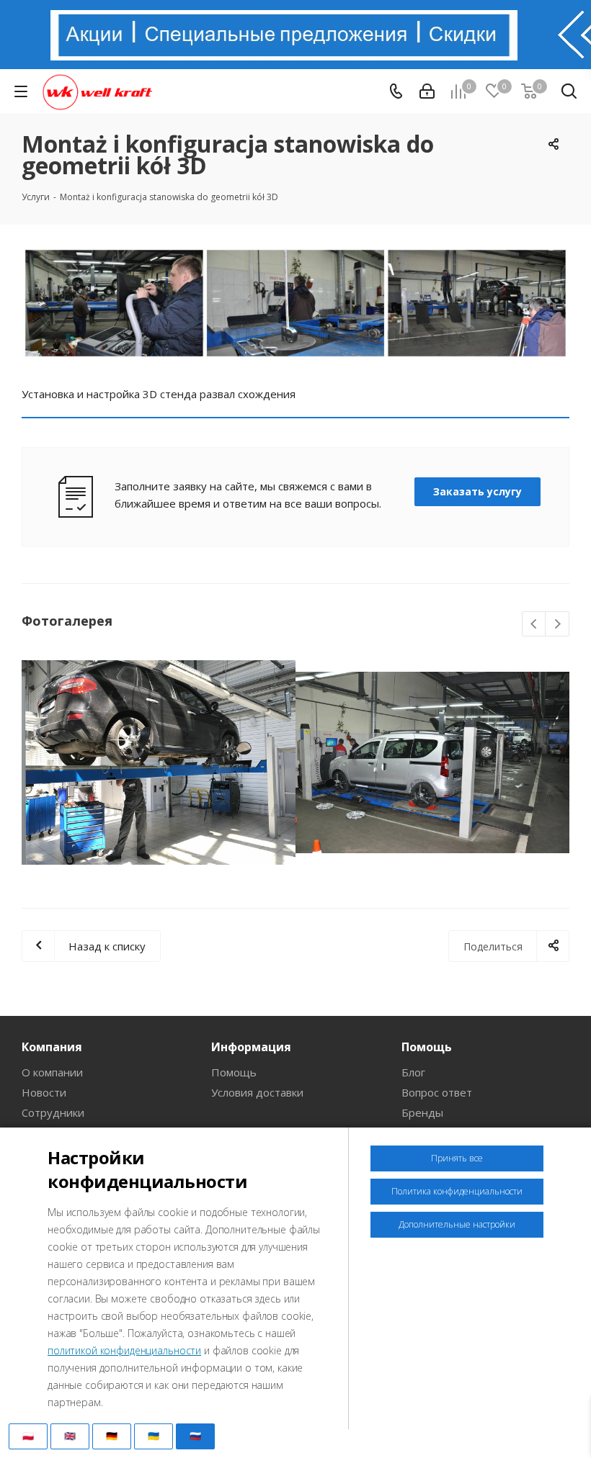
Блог (413, 1072)
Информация (251, 1047)
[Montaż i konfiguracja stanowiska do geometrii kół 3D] (295, 303)
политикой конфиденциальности (124, 1350)
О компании (52, 1072)
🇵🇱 (28, 1435)
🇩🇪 (111, 1435)
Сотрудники (53, 1112)
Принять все (457, 1158)
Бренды (422, 1112)
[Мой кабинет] (427, 91)
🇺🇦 (153, 1435)
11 (328, 875)
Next (557, 624)
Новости (44, 1092)
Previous (534, 624)
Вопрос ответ (436, 1092)
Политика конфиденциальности (457, 1191)
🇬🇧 (70, 1435)
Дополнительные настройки (457, 1224)
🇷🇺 (195, 1435)
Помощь (234, 1072)
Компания (52, 1047)
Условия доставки (257, 1092)
